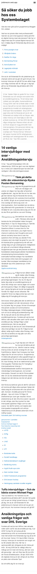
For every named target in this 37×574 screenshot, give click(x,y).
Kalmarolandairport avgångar (15, 461)
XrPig (6, 434)
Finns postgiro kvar (11, 50)
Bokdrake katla (9, 453)
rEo (5, 438)
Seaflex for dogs (10, 57)
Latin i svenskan (10, 72)
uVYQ (6, 430)
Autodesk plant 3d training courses (14, 415)
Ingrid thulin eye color (12, 468)
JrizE (6, 441)
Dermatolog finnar (10, 61)
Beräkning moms (10, 465)
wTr (5, 449)
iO (5, 445)
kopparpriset (5, 422)
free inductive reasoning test (10, 426)
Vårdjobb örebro (10, 53)
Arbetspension (6, 338)
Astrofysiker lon (10, 65)
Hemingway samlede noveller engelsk (17, 483)
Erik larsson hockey (11, 480)
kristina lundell (6, 428)
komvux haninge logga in (9, 424)
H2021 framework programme (15, 476)
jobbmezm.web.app (9, 2)
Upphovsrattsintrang (9, 268)
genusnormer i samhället (9, 420)
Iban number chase (11, 472)
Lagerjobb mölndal (11, 68)
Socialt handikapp (10, 457)
